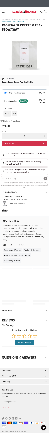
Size (8, 109)
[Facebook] (10, 418)
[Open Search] (41, 12)
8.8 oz (7, 113)
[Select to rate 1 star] (13, 336)
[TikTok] (3, 418)
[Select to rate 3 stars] (24, 336)
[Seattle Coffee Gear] (24, 11)
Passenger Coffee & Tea (36, 19)
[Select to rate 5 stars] (35, 336)
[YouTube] (20, 418)
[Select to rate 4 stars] (29, 336)
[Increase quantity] (44, 136)
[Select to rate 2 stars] (19, 336)
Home (3, 19)
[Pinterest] (13, 418)
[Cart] (45, 11)
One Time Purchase (16, 93)
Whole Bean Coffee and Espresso (17, 19)
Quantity (4, 132)
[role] (24, 143)
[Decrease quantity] (4, 136)
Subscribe (12, 101)
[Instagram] (6, 418)
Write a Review (24, 342)
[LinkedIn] (16, 418)
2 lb (14, 113)
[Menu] (4, 11)
